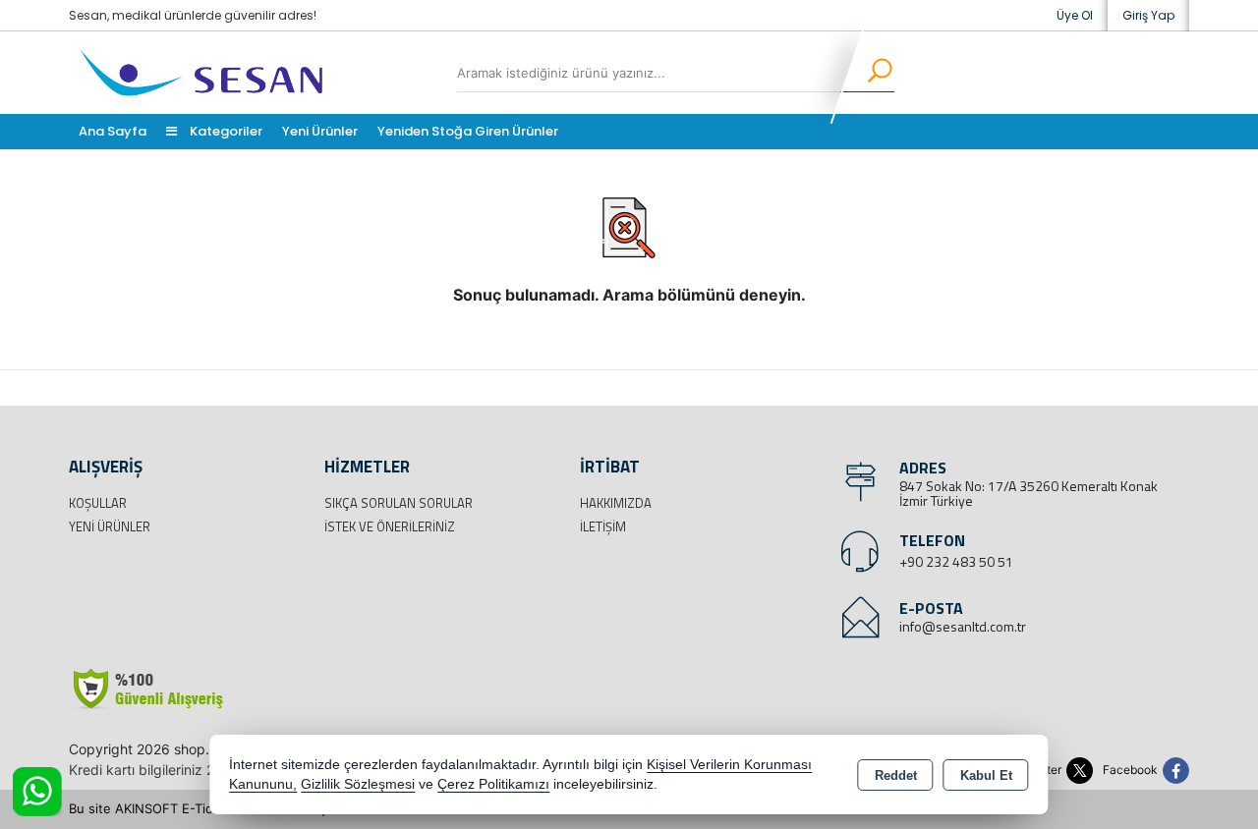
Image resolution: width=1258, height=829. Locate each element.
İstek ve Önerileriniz (389, 526)
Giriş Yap (1148, 15)
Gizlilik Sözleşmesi (358, 784)
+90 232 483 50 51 (956, 561)
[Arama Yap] (867, 72)
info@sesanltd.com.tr (962, 626)
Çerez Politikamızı (493, 784)
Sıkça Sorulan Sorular (398, 503)
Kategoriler (224, 131)
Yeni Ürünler (109, 526)
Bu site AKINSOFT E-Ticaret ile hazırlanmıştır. (205, 808)
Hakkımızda (616, 503)
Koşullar (98, 503)
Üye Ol (1075, 15)
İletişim (603, 526)
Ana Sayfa (112, 131)
